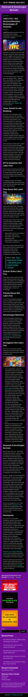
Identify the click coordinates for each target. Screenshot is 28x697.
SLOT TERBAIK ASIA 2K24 (16, 695)
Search (3, 629)
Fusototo (11, 683)
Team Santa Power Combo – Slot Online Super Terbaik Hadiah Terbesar (14, 262)
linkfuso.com (5, 676)
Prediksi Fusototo (6, 679)
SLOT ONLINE (6, 15)
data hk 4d (4, 678)
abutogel (15, 504)
